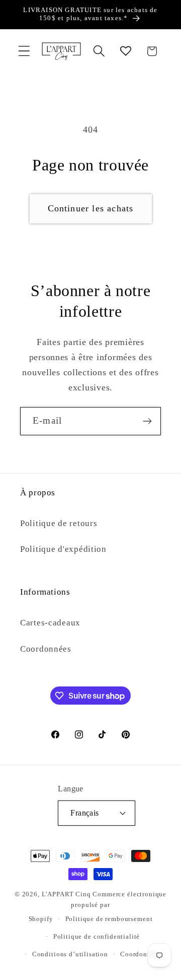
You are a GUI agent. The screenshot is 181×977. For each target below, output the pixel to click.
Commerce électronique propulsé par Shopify (97, 906)
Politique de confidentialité (96, 936)
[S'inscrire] (147, 421)
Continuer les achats (91, 208)
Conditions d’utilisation (70, 954)
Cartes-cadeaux (50, 622)
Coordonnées (45, 649)
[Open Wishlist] (125, 51)
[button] (24, 51)
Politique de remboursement (109, 919)
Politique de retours (58, 523)
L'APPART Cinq (66, 894)
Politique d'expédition (63, 549)
